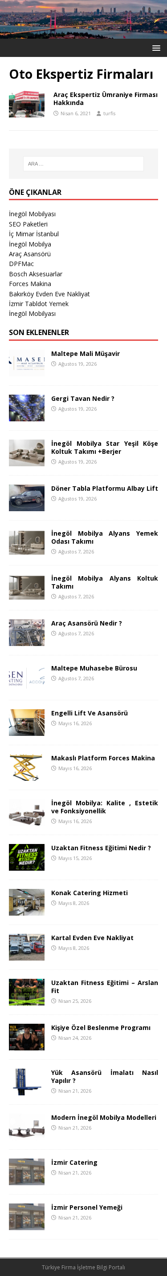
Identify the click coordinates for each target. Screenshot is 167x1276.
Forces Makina (30, 283)
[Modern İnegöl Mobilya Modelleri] (27, 1135)
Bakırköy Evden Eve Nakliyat (49, 294)
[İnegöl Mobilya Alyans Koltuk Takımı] (27, 595)
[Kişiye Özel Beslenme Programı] (27, 1045)
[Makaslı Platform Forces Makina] (27, 775)
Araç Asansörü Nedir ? (86, 623)
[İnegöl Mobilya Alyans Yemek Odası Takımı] (27, 550)
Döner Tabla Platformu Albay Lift (104, 488)
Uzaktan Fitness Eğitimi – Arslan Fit (104, 986)
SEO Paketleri (28, 224)
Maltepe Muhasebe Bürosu (94, 668)
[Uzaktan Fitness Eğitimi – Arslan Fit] (27, 1000)
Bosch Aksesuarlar (35, 274)
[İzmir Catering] (27, 1179)
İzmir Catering (74, 1162)
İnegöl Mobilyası (32, 214)
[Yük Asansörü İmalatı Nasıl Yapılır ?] (27, 1090)
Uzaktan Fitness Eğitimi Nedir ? (101, 848)
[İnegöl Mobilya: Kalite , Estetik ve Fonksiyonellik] (27, 820)
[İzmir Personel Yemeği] (27, 1224)
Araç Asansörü (30, 254)
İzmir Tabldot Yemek (39, 303)
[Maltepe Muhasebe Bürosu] (27, 685)
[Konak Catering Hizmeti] (27, 910)
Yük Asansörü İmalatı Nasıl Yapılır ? (104, 1076)
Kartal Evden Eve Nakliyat (92, 937)
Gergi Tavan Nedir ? (82, 398)
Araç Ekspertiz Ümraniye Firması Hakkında (105, 98)
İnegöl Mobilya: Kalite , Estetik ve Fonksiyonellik (104, 807)
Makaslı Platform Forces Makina (103, 758)
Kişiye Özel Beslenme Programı (101, 1027)
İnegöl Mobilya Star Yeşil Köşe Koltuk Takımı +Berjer (104, 447)
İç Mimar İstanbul (34, 234)
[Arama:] (83, 163)
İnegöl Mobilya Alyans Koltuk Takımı (104, 582)
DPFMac (21, 263)
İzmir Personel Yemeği (86, 1207)
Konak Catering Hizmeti (89, 892)
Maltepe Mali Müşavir (85, 353)
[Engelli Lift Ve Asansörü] (27, 730)
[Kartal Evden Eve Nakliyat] (27, 955)
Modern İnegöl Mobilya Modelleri (103, 1117)
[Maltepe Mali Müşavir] (27, 371)
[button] (155, 47)
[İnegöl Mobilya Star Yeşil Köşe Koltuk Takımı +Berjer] (27, 460)
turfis (109, 113)
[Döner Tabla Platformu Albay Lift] (27, 505)
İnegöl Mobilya (30, 244)
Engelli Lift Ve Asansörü (89, 713)
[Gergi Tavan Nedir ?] (27, 416)
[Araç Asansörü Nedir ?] (27, 640)
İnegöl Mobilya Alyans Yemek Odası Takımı (104, 537)
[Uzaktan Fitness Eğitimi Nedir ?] (27, 865)
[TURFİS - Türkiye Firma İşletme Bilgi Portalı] (83, 33)
